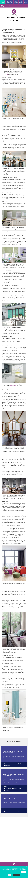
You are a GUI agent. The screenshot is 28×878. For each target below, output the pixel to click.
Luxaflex (14, 461)
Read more (5, 759)
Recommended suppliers (13, 759)
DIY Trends (17, 810)
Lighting (20, 763)
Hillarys (4, 120)
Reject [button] (9, 875)
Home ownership (8, 788)
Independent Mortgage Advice (10, 2)
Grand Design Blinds (11, 173)
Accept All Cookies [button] (16, 875)
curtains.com (14, 512)
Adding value (7, 786)
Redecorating (7, 765)
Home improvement (15, 786)
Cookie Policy (17, 871)
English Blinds (13, 385)
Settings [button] (23, 871)
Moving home (7, 790)
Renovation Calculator (3, 2)
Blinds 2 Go (5, 74)
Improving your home (9, 763)
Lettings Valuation (21, 2)
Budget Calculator (16, 2)
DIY (12, 810)
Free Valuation (25, 2)
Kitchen (16, 763)
